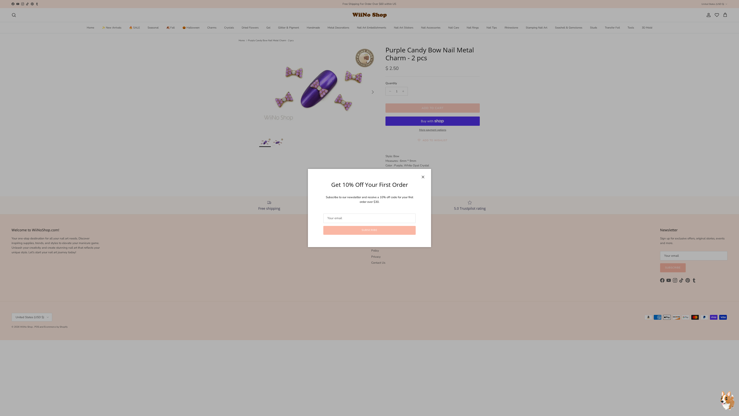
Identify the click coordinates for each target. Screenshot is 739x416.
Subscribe (369, 230)
